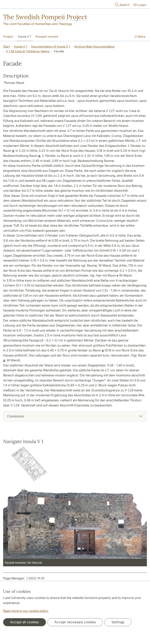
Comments (15, 416)
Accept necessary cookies (75, 622)
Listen (142, 5)
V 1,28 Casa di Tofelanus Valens (28, 51)
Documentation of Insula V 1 (50, 46)
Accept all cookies (24, 622)
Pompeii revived (47, 36)
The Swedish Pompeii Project (45, 17)
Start (6, 46)
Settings (118, 622)
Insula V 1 (24, 36)
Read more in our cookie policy (25, 611)
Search (124, 5)
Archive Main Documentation (94, 46)
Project (8, 36)
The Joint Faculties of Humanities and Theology (37, 24)
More (141, 36)
